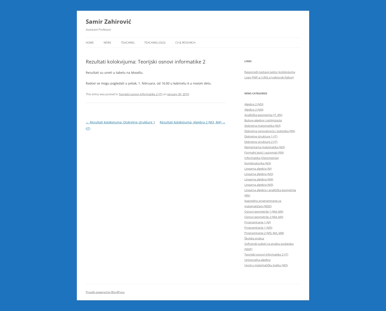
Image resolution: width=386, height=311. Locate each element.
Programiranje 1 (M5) (258, 228)
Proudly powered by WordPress (105, 292)
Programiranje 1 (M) (257, 222)
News (107, 42)
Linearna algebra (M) (258, 169)
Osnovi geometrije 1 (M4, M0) (263, 211)
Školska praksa (254, 238)
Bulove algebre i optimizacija (263, 120)
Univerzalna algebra (257, 260)
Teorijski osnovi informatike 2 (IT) (140, 94)
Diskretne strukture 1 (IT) (260, 136)
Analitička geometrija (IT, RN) (263, 115)
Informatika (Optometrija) (261, 158)
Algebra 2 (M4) (253, 110)
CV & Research (185, 42)
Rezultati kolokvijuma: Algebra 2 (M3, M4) (192, 122)
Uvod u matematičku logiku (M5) (266, 265)
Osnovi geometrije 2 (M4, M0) (263, 217)
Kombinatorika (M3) (257, 163)
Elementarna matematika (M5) (264, 147)
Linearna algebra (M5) (258, 185)
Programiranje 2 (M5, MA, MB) (264, 233)
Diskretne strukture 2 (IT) (260, 142)
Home (90, 42)
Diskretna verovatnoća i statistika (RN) (269, 131)
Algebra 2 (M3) (253, 104)
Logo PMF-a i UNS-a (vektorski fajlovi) (269, 77)
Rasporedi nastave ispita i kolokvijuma (269, 72)
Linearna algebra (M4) (258, 179)
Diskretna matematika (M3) (262, 126)
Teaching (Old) (155, 42)
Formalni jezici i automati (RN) (264, 152)
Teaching (127, 42)
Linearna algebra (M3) (258, 174)
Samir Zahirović (108, 21)
